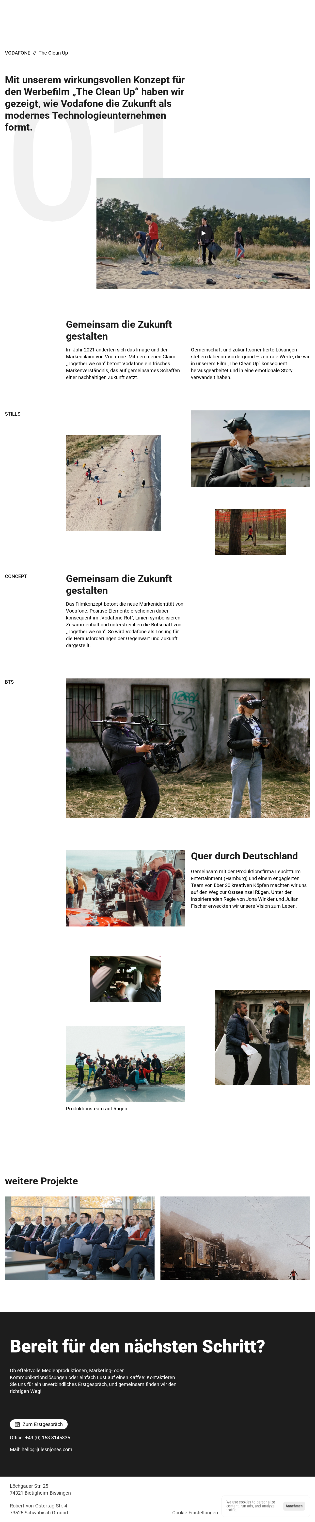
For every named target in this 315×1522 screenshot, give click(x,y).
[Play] (203, 233)
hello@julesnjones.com (41, 1449)
